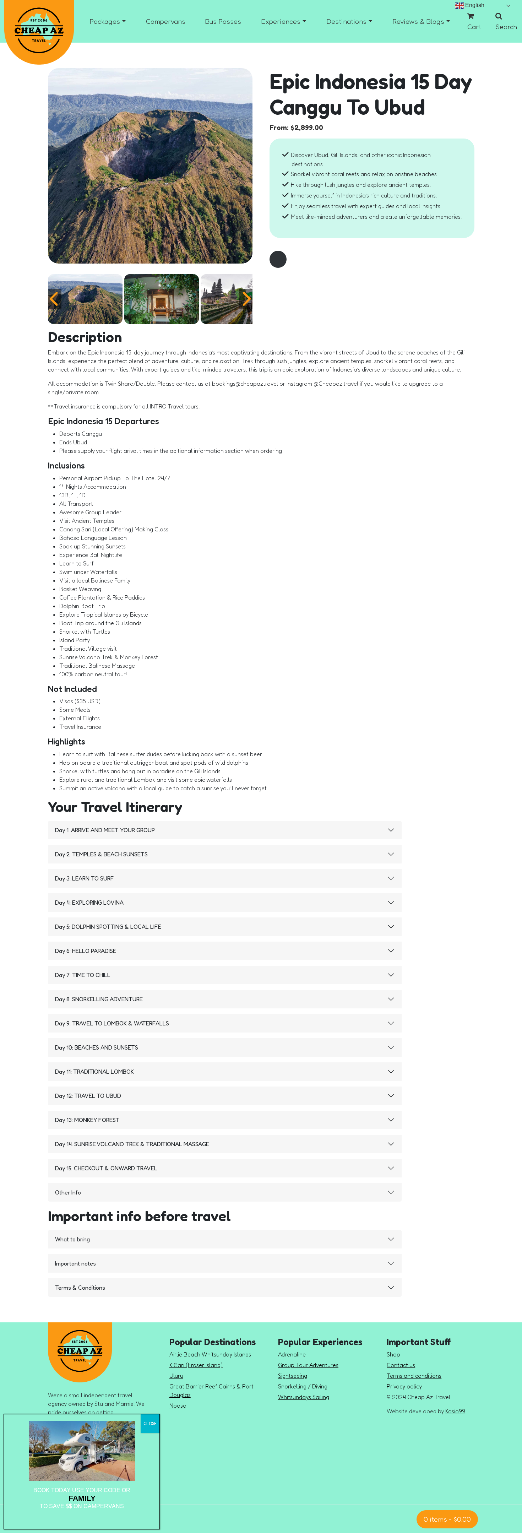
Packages (104, 21)
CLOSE (150, 1423)
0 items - (447, 1519)
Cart (474, 26)
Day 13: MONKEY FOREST (87, 1119)
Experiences (280, 21)
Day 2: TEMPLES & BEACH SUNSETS (101, 854)
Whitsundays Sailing (303, 1397)
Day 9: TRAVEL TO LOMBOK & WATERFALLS (112, 1023)
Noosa (177, 1405)
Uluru (176, 1375)
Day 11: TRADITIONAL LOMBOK (94, 1071)
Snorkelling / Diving (302, 1386)
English (474, 5)
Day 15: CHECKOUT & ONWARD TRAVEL (106, 1168)
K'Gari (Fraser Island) (196, 1365)
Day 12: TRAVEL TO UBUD (88, 1095)
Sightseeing (292, 1375)
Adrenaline (292, 1354)
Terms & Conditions (80, 1287)
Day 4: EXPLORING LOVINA (89, 902)
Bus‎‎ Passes (223, 21)
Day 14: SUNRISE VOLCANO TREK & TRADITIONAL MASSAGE (132, 1144)
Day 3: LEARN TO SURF (84, 878)
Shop (393, 1354)
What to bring (72, 1239)
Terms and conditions (414, 1375)
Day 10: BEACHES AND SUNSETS (96, 1047)
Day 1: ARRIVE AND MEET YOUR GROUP (105, 830)
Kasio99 (455, 1411)
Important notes (75, 1263)
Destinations (346, 21)
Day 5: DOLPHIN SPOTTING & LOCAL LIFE (108, 926)
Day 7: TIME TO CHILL (82, 975)
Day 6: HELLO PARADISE (85, 950)
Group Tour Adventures (308, 1365)
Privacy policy (404, 1386)
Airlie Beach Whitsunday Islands (210, 1354)
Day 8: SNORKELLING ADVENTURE (99, 999)
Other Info (68, 1192)
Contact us (401, 1365)
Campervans (165, 21)
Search (506, 26)
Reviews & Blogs (418, 21)
